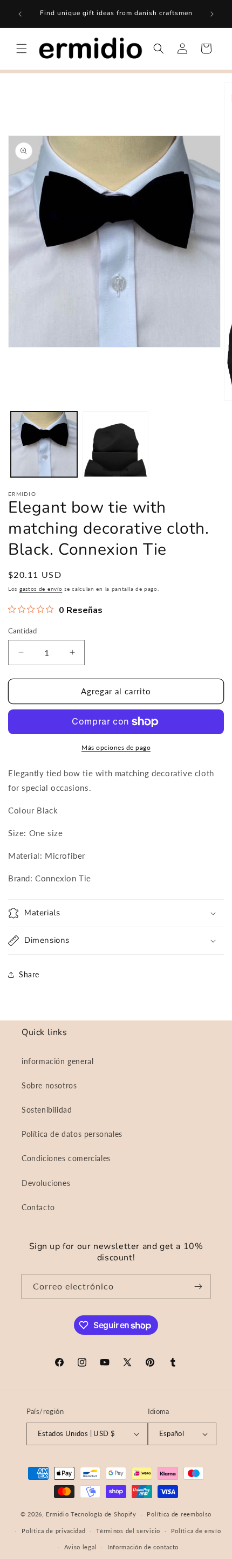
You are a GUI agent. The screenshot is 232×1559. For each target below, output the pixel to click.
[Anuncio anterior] (20, 14)
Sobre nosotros (49, 1085)
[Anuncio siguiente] (212, 14)
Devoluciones (46, 1183)
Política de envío (196, 1530)
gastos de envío (41, 588)
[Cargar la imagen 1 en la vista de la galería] (44, 444)
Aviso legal (80, 1546)
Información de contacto (143, 1546)
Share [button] (29, 974)
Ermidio (57, 1513)
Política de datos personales (72, 1134)
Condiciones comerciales (66, 1158)
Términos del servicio (128, 1530)
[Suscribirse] (198, 1286)
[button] (21, 48)
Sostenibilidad (47, 1109)
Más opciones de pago (116, 747)
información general (57, 1061)
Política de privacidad (53, 1530)
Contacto (38, 1207)
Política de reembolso (179, 1513)
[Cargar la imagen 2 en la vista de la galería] (116, 444)
